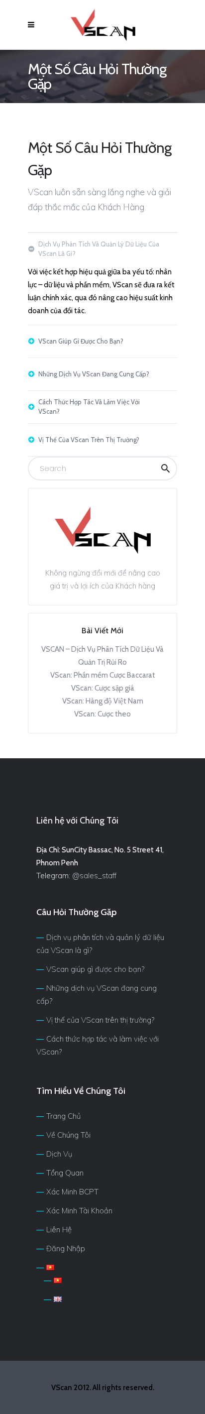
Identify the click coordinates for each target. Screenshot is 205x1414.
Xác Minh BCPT (72, 1191)
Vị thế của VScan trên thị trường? (100, 1020)
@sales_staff (94, 875)
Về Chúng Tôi (68, 1135)
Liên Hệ (59, 1229)
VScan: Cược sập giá (102, 688)
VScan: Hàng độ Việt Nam (102, 701)
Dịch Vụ (59, 1154)
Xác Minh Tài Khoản (79, 1210)
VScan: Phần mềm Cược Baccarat (102, 675)
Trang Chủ (63, 1116)
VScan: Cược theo (102, 713)
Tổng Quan (65, 1173)
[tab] (102, 249)
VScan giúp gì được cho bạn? (95, 969)
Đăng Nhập (65, 1248)
